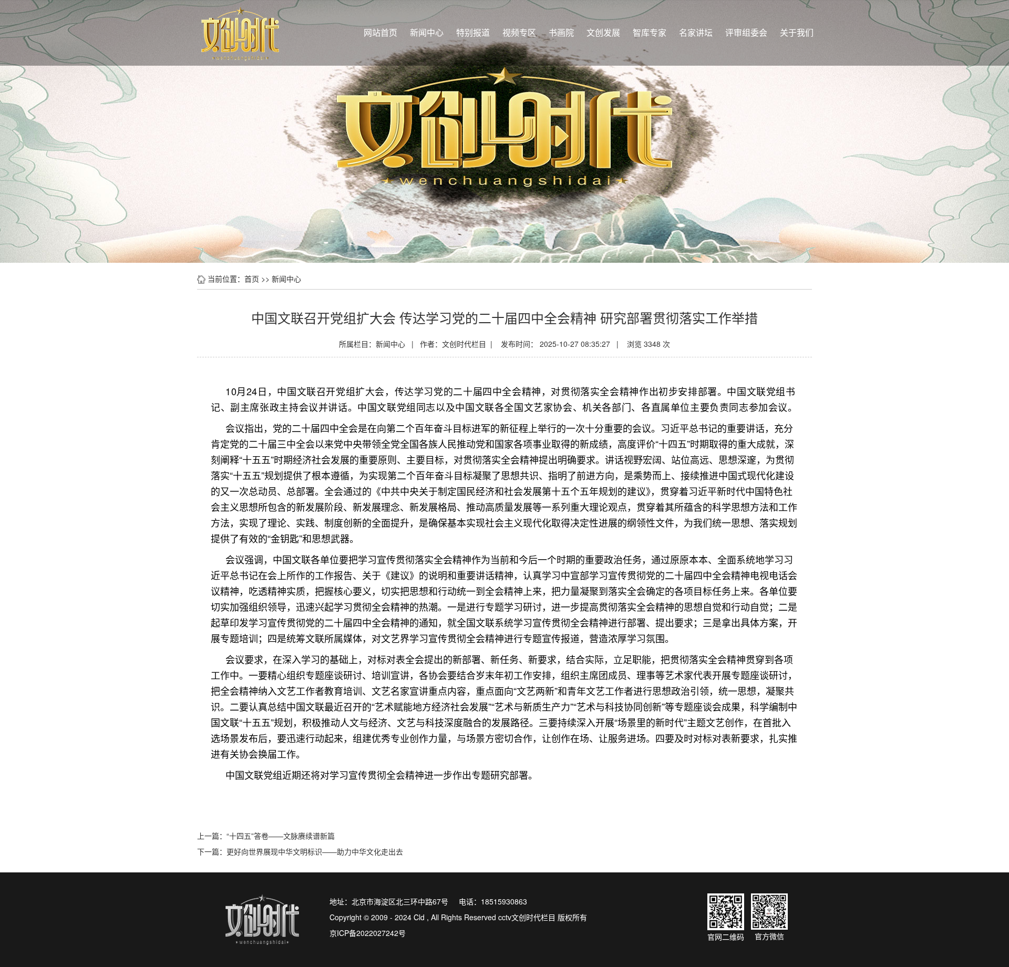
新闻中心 (427, 32)
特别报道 (473, 32)
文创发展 (603, 32)
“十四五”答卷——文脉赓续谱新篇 (280, 835)
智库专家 (649, 32)
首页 (251, 278)
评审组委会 (746, 32)
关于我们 (797, 32)
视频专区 (519, 32)
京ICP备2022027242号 (368, 933)
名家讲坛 (696, 32)
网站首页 (380, 32)
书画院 (561, 32)
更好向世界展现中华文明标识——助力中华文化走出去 (314, 851)
